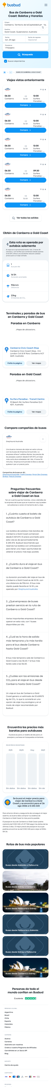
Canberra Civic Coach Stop (24, 348)
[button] (43, 27)
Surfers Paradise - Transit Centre (27, 399)
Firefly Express (26, 474)
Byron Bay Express (39, 474)
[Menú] (45, 4)
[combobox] (26, 23)
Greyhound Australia (14, 441)
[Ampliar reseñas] (43, 439)
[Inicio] (4, 72)
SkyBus (5, 476)
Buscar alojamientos (16, 61)
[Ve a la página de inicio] (11, 4)
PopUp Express (15, 476)
